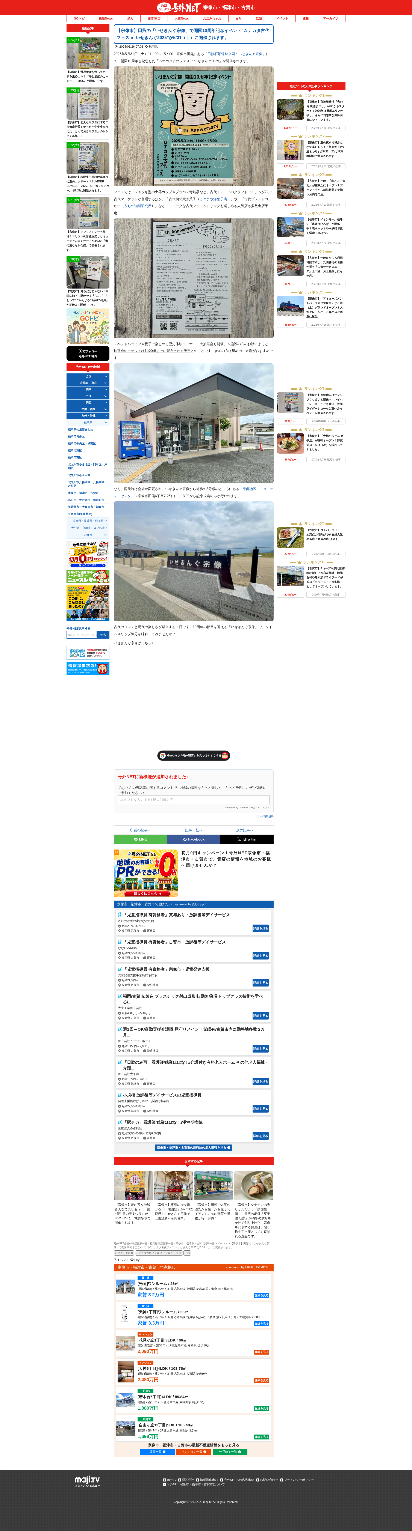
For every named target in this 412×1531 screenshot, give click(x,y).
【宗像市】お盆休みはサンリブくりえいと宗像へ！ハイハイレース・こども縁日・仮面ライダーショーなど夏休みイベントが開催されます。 (324, 404)
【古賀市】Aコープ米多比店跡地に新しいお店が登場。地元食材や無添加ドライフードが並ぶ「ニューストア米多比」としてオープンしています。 (325, 577)
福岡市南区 (75, 457)
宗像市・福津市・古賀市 (229, 7)
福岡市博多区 (76, 436)
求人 (130, 18)
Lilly (136, 1260)
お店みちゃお (212, 18)
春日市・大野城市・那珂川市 (86, 500)
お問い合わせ (269, 1479)
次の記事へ (244, 830)
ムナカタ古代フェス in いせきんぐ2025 (159, 1252)
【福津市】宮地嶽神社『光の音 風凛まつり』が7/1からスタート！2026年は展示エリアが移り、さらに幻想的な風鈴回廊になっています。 (325, 110)
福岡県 (153, 46)
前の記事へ (142, 830)
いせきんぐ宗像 (124, 1252)
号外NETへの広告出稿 (239, 1479)
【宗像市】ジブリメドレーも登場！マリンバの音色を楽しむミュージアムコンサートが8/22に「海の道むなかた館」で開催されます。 (87, 240)
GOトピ (79, 18)
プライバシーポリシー (299, 1479)
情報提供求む (209, 1479)
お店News (182, 18)
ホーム (171, 1479)
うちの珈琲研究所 (137, 206)
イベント (282, 18)
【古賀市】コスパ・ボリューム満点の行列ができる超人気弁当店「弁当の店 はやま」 (324, 534)
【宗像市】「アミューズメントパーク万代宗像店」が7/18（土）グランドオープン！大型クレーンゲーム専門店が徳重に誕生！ (324, 307)
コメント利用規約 (263, 816)
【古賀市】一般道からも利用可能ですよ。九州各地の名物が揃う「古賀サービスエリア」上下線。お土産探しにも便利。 (324, 266)
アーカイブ (330, 18)
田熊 (187, 1252)
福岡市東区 (75, 450)
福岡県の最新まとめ (80, 429)
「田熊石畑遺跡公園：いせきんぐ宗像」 (235, 54)
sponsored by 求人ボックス (191, 904)
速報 (306, 18)
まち (239, 18)
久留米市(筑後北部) (80, 514)
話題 (259, 18)
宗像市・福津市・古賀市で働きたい (144, 904)
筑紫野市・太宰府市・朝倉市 (86, 506)
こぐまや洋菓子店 (213, 199)
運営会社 (188, 1479)
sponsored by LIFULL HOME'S (247, 1267)
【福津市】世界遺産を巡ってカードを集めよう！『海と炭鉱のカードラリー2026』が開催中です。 (87, 76)
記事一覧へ (193, 830)
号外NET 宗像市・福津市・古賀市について (196, 1484)
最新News (106, 18)
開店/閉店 (154, 18)
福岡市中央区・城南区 (82, 443)
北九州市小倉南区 (79, 475)
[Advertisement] (311, 53)
